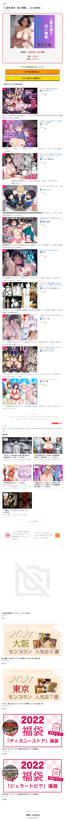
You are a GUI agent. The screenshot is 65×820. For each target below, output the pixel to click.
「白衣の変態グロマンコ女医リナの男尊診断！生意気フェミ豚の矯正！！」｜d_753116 (47, 456)
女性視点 (19, 428)
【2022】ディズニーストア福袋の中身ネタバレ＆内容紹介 (20, 749)
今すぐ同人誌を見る (31, 72)
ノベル (5, 428)
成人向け (43, 428)
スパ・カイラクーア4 (51, 379)
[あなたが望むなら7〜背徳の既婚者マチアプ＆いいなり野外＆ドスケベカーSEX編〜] (19, 166)
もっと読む (34, 521)
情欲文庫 (38, 428)
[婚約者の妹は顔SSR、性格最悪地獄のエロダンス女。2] (19, 230)
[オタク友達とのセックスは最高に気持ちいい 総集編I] (19, 133)
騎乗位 (4, 430)
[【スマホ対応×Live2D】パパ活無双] (19, 198)
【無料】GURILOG (32, 815)
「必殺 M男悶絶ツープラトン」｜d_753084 (15, 613)
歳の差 (50, 428)
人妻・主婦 (13, 428)
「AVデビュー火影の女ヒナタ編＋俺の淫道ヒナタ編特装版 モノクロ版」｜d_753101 (16, 456)
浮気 (54, 428)
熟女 (56, 428)
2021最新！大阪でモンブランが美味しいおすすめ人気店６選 (20, 658)
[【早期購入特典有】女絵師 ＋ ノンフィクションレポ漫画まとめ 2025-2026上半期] (19, 295)
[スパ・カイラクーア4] (19, 391)
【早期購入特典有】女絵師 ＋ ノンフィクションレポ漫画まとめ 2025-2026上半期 (51, 284)
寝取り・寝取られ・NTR (27, 428)
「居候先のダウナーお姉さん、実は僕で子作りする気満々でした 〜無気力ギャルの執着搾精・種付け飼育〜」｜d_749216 (47, 485)
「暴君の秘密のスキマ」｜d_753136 (13, 483)
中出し (9, 428)
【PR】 (5, 426)
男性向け (60, 428)
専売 (34, 428)
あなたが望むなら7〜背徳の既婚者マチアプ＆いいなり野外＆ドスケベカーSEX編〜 (51, 155)
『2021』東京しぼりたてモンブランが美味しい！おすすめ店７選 (22, 704)
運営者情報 (28, 811)
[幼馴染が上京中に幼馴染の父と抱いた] (19, 262)
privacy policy (36, 811)
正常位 (47, 428)
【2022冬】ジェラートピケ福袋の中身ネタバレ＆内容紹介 (20, 794)
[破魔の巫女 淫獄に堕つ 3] (19, 101)
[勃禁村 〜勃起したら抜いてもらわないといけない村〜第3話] (19, 359)
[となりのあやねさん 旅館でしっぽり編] (19, 327)
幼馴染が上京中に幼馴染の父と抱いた (49, 250)
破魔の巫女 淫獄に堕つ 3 (52, 88)
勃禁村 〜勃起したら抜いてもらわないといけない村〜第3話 (51, 348)
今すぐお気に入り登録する (31, 78)
